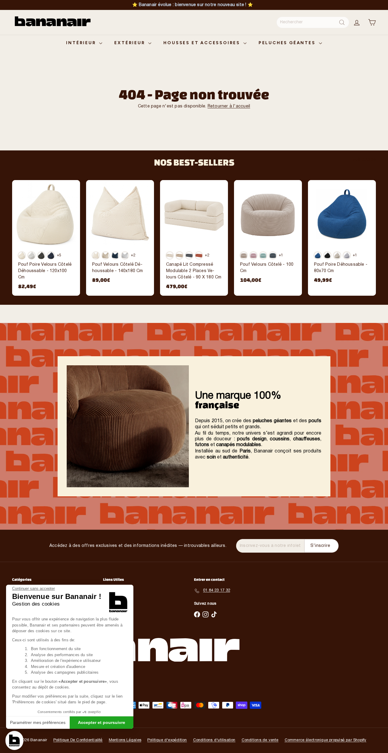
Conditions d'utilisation (214, 740)
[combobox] (312, 22)
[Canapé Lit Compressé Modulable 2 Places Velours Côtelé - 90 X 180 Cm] (194, 238)
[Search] (342, 22)
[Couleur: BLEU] (317, 255)
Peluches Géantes (288, 42)
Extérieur (130, 42)
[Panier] (372, 22)
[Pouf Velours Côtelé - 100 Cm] (268, 234)
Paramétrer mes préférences (37, 722)
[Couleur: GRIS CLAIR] (31, 255)
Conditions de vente (260, 740)
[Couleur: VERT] (263, 255)
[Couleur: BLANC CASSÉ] (95, 255)
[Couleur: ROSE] (253, 255)
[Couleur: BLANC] (21, 255)
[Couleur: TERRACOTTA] (198, 255)
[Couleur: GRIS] (189, 255)
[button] (14, 740)
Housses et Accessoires (202, 42)
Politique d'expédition (167, 740)
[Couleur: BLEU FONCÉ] (51, 255)
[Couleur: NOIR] (327, 255)
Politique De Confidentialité (78, 740)
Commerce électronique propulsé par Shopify (325, 740)
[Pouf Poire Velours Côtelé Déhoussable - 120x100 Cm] (46, 238)
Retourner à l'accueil (229, 106)
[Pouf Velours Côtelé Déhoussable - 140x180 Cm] (120, 234)
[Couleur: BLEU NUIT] (115, 255)
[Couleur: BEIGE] (105, 255)
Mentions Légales (125, 740)
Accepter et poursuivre (101, 722)
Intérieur (82, 42)
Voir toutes (364, 160)
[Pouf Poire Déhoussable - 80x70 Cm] (342, 234)
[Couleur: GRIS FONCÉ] (41, 255)
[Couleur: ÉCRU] (169, 255)
